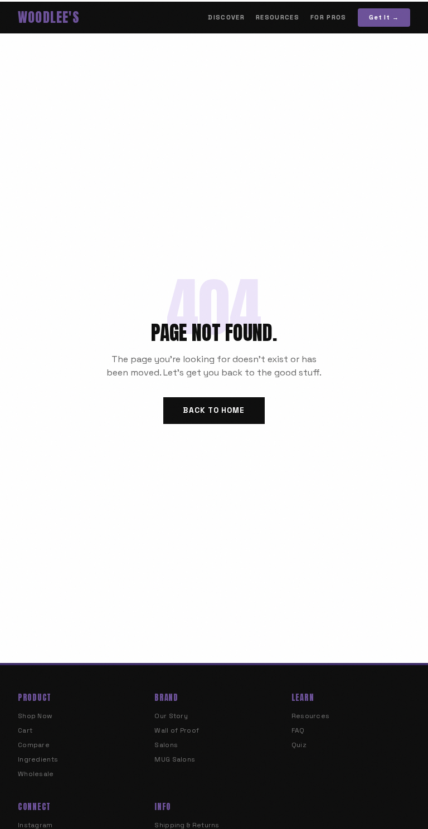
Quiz (299, 744)
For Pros (328, 17)
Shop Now (35, 715)
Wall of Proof (176, 730)
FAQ (298, 730)
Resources (277, 17)
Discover (226, 17)
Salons (166, 744)
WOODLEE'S (49, 17)
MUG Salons (174, 759)
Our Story (171, 715)
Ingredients (38, 759)
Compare (34, 744)
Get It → (384, 17)
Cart (25, 730)
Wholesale (36, 773)
